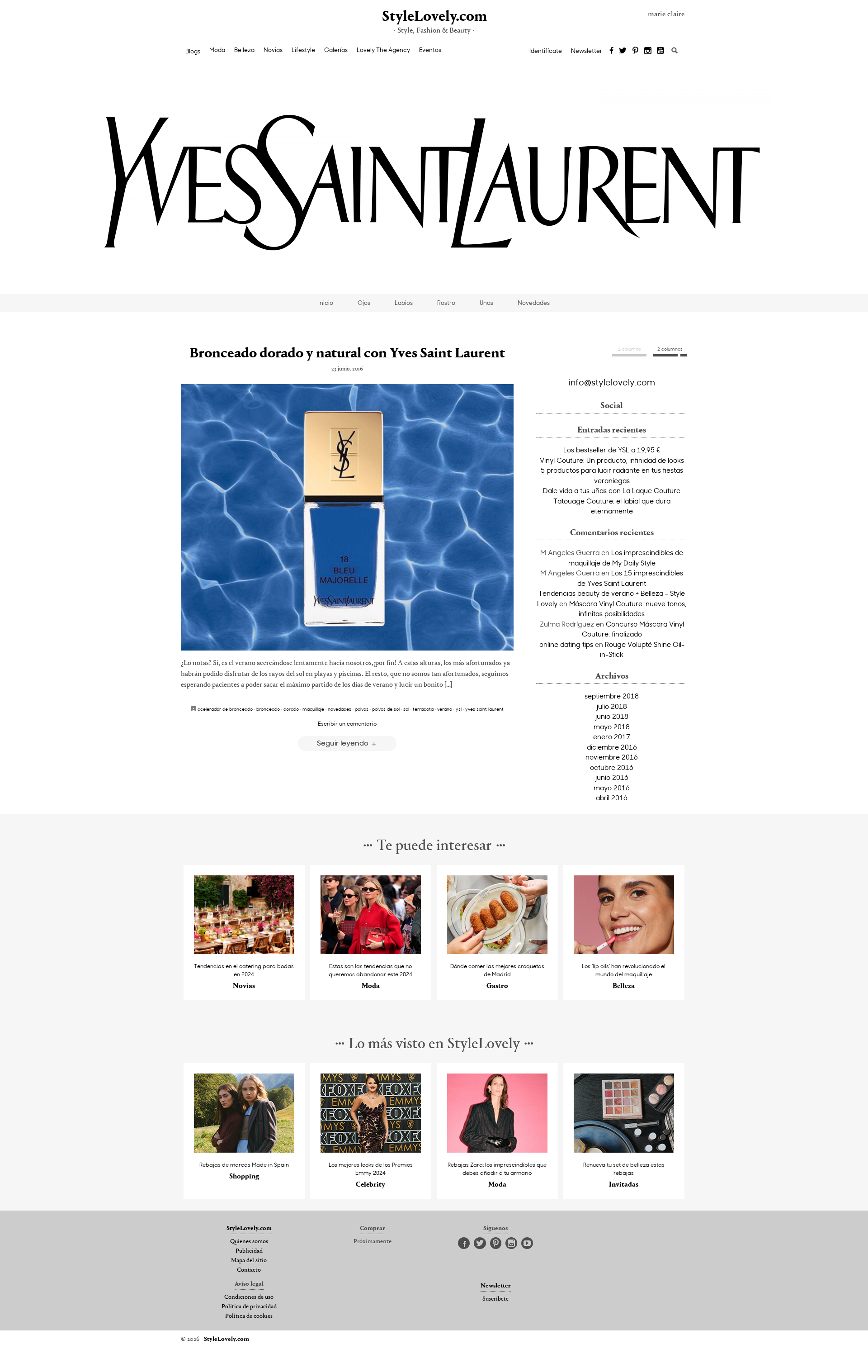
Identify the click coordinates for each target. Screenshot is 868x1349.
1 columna (629, 349)
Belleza (244, 50)
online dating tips (566, 644)
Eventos (430, 50)
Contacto (249, 1270)
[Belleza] (624, 951)
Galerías (336, 50)
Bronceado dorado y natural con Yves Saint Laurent (347, 354)
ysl (459, 709)
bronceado (268, 709)
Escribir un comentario (347, 723)
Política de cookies (249, 1316)
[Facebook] (611, 51)
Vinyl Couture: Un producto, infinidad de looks (612, 460)
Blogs (192, 51)
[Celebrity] (371, 1150)
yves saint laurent (484, 709)
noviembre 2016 (611, 756)
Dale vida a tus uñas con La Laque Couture (611, 490)
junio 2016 (611, 777)
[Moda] (371, 951)
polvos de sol (386, 709)
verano (444, 709)
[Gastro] (497, 951)
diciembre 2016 (612, 746)
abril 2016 (611, 797)
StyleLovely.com (434, 17)
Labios (404, 303)
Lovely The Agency (383, 50)
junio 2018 (611, 716)
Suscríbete (495, 1299)
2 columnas (670, 349)
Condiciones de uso (249, 1297)
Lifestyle (303, 50)
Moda (217, 50)
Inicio (325, 303)
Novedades (534, 303)
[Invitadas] (624, 1150)
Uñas (486, 303)
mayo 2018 (612, 726)
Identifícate (545, 51)
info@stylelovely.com (612, 382)
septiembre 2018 (612, 695)
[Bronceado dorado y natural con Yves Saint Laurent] (347, 517)
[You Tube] (661, 51)
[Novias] (244, 951)
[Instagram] (648, 51)
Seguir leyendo (343, 742)
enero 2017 (611, 736)
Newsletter (586, 51)
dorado (291, 709)
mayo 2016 (612, 787)
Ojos (364, 303)
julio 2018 (612, 706)
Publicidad (249, 1251)
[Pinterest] (635, 51)
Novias (273, 50)
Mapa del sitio (249, 1261)
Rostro (446, 303)
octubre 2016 (611, 767)
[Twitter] (622, 51)
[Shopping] (244, 1150)
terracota (423, 709)
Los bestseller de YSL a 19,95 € (611, 449)
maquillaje (313, 709)
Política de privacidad (249, 1307)
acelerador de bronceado (225, 709)
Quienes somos (249, 1242)
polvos (361, 709)
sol (406, 709)
